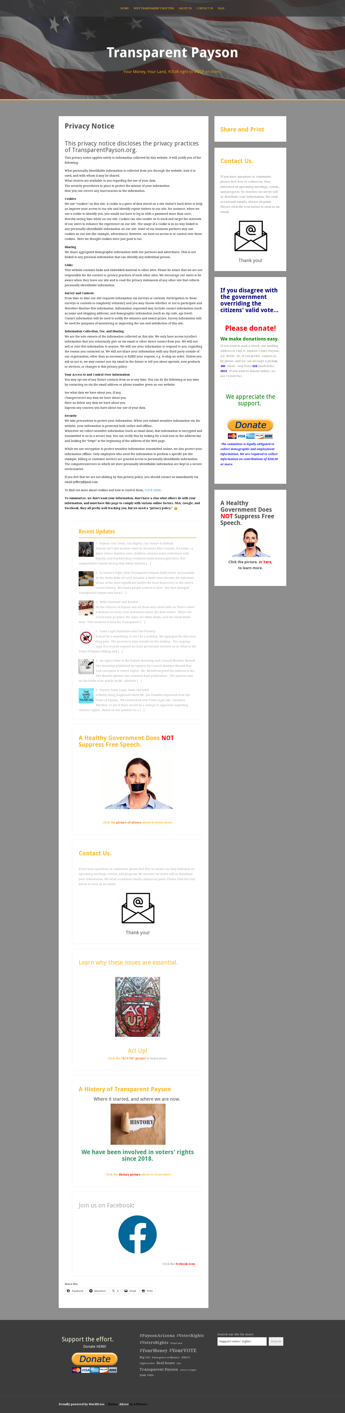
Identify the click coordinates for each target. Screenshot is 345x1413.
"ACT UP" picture (133, 1058)
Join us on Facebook (106, 1205)
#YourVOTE (183, 1350)
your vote (147, 1375)
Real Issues (166, 1363)
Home (125, 8)
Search (276, 1341)
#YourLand (176, 1343)
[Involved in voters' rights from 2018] (138, 1124)
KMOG (185, 1357)
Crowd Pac (234, 376)
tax (179, 1363)
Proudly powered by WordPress (81, 1404)
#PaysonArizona (157, 1335)
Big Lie (145, 1357)
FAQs (221, 8)
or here (265, 562)
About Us (185, 8)
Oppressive (147, 1363)
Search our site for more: (235, 1334)
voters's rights (188, 1370)
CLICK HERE (153, 490)
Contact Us (205, 8)
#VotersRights (154, 1342)
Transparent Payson (172, 52)
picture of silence (129, 822)
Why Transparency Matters (154, 8)
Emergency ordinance (166, 1357)
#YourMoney (153, 1350)
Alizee (124, 1404)
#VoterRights (190, 1335)
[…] (148, 563)
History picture (130, 1174)
